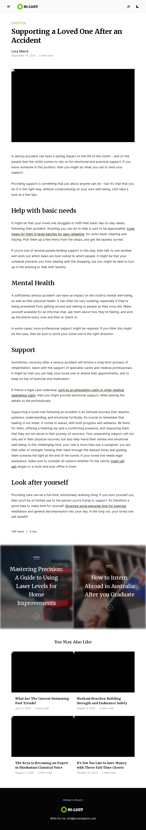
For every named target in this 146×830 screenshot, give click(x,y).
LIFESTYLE (18, 23)
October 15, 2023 (87, 772)
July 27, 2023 (23, 708)
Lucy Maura (19, 51)
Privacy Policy (73, 800)
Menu (8, 6)
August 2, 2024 (24, 772)
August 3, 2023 (86, 708)
